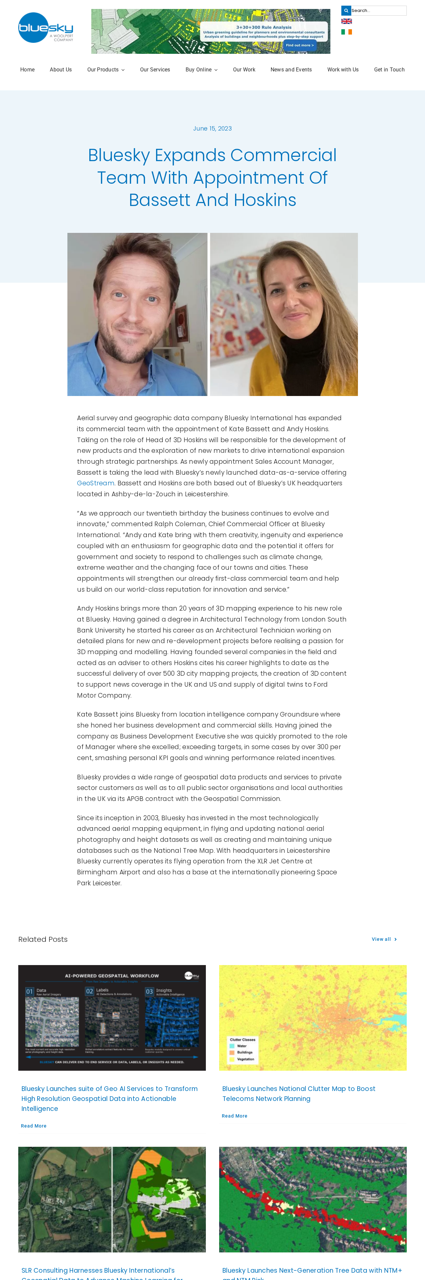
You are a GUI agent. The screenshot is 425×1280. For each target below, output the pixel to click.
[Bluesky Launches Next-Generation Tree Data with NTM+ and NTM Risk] (313, 1199)
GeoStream (96, 483)
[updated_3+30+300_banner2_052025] (210, 12)
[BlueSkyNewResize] (45, 15)
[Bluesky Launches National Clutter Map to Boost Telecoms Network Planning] (313, 1018)
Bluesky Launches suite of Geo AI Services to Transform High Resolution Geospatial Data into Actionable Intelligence (110, 1098)
